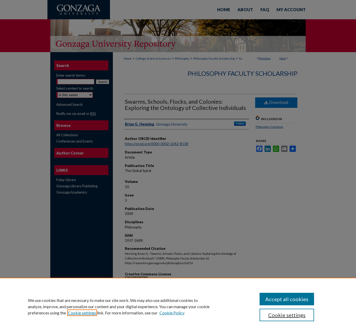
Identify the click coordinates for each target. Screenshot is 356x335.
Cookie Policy (172, 312)
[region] (178, 306)
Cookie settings (82, 312)
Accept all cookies (286, 299)
